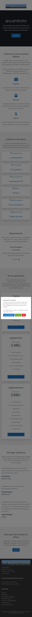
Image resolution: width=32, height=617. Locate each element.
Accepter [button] (18, 315)
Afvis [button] (24, 315)
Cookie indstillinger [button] (8, 315)
